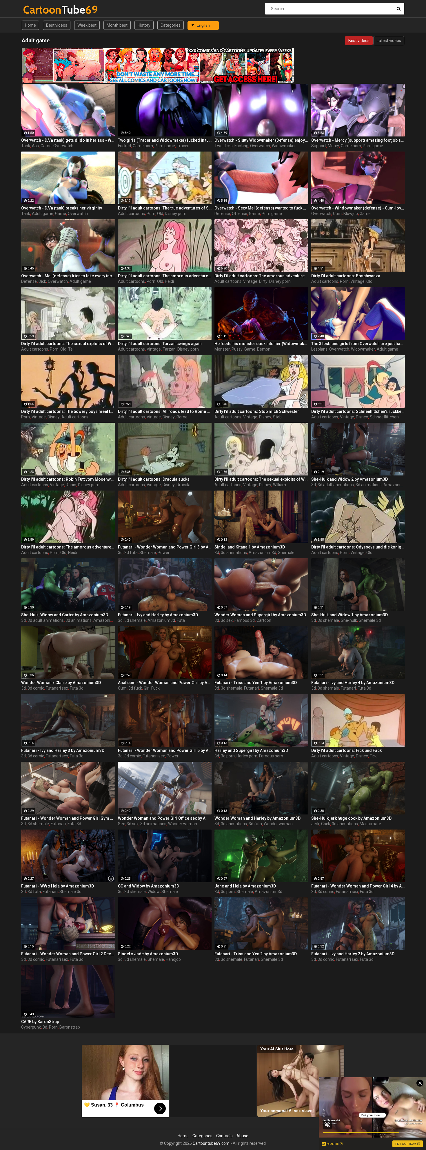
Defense (222, 213)
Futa (181, 620)
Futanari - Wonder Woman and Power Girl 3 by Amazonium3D (165, 547)
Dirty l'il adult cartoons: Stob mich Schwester (256, 411)
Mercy (333, 145)
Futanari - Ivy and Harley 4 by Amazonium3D (352, 682)
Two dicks (223, 145)
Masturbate (370, 823)
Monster (222, 349)
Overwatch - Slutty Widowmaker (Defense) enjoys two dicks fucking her (261, 140)
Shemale (147, 552)
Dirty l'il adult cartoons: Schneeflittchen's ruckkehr (358, 411)
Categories (171, 25)
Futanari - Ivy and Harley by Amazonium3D (158, 615)
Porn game (165, 145)
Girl (147, 688)
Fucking (241, 145)
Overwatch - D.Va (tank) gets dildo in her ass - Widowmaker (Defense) (68, 140)
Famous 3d (244, 620)
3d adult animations (336, 484)
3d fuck (135, 688)
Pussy (237, 349)
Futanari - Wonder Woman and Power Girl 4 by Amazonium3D (358, 886)
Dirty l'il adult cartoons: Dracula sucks (154, 479)
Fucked (124, 145)
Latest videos (389, 40)
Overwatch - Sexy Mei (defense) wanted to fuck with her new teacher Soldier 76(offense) (261, 208)
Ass (35, 145)
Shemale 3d (370, 620)
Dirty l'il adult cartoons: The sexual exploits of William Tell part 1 (261, 479)
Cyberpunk (31, 1027)
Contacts (224, 1135)
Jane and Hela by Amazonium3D (245, 886)
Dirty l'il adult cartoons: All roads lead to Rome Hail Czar (165, 411)
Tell (71, 349)
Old (160, 213)
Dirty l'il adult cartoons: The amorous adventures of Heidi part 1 (68, 547)
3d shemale (135, 620)
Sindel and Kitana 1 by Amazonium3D (249, 547)
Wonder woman (182, 823)
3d (313, 484)
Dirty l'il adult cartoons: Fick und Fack (346, 750)
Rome (181, 417)
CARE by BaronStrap (40, 1021)
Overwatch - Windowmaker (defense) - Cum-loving (358, 208)
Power (164, 552)
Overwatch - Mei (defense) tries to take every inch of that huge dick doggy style (68, 276)
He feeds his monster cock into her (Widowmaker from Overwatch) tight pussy (261, 343)
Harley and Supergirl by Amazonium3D (251, 750)
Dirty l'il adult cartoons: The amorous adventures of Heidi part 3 (261, 276)
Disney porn (175, 213)
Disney (54, 417)
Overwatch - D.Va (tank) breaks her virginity (61, 208)
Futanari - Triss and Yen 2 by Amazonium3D (255, 954)
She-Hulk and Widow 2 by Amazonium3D (349, 479)
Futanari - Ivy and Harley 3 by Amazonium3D (62, 750)
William (279, 484)
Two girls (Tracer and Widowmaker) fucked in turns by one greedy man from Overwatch (165, 140)
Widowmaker (284, 145)
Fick (373, 756)
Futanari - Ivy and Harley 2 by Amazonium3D (352, 954)
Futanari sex (57, 688)
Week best (87, 25)
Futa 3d (76, 688)
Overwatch (63, 145)
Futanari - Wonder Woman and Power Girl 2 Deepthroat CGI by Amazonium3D (68, 954)
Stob (277, 417)
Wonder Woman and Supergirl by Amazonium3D (260, 615)
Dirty (263, 281)
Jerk (315, 823)
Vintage (250, 281)
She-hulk (349, 620)
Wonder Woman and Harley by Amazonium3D (257, 818)
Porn (151, 213)
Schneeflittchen (384, 417)
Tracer (183, 145)
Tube (38, 10)
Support (318, 145)
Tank (25, 145)
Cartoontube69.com (211, 1143)
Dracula (183, 484)
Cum (337, 213)
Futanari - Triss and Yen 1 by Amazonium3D (255, 682)
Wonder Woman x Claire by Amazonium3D (61, 682)
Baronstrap (69, 1027)
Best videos (56, 25)
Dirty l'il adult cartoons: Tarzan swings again (160, 343)
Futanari (251, 688)
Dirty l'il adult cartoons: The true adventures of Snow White (165, 208)
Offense (239, 213)
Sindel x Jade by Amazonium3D (148, 954)
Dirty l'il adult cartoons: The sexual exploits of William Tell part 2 (68, 343)
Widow (154, 891)
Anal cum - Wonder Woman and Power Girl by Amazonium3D (165, 682)
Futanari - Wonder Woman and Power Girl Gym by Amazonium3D (68, 818)
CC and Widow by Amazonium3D (148, 886)
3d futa (131, 552)
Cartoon (263, 620)
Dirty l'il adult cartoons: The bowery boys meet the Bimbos (68, 411)
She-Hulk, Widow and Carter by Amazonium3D (64, 615)
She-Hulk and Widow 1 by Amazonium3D (349, 615)
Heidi (169, 281)
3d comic (36, 688)
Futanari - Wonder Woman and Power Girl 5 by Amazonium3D (165, 750)
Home (30, 25)
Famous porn (271, 756)
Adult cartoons (131, 213)
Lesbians (319, 349)
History (144, 25)
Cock (325, 823)
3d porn (228, 756)
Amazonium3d (397, 484)
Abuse (242, 1135)
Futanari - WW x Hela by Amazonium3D (57, 886)
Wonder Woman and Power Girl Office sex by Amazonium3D (165, 818)
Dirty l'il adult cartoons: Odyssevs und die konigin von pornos (358, 547)
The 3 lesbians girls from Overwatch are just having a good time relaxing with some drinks (358, 343)
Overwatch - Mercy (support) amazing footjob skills (358, 140)
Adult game (42, 213)
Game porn (143, 145)
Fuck (155, 688)
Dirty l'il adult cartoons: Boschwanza (345, 276)
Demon (263, 349)
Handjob (173, 959)
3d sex (227, 620)
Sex (121, 823)
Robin (71, 484)
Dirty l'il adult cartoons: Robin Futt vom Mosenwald (68, 479)
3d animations (369, 484)
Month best (117, 25)
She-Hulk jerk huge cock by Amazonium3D (351, 818)
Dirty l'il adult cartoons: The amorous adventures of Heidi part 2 (165, 276)
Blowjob (350, 213)
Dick (42, 281)
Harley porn (246, 756)
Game (46, 145)
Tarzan (169, 349)
